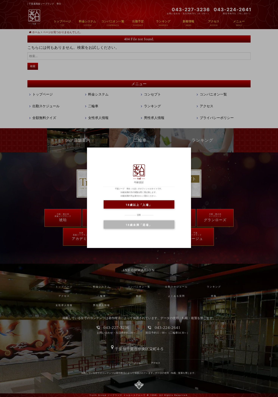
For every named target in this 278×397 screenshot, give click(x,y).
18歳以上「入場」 (139, 204)
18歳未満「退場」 (139, 224)
